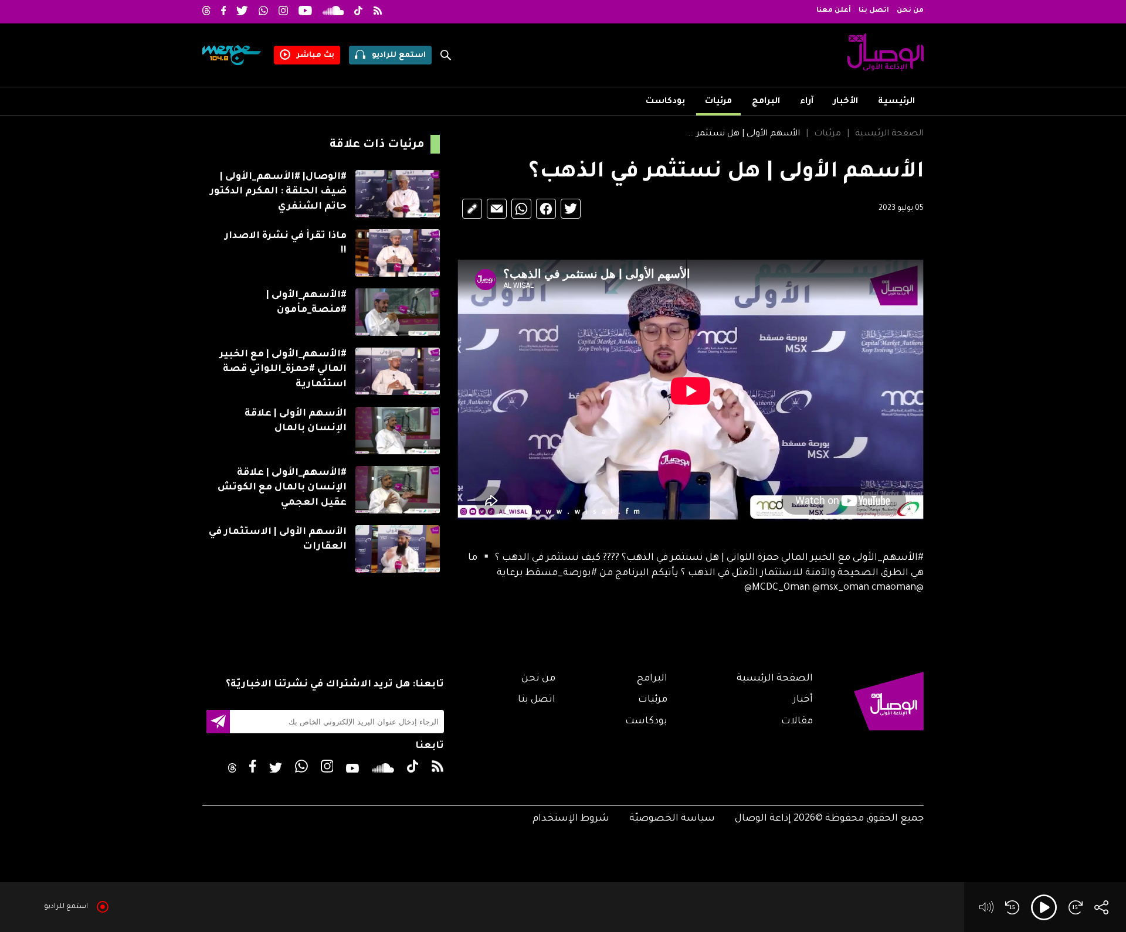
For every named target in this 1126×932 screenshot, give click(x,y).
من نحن (910, 11)
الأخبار (845, 102)
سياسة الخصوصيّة (672, 819)
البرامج (766, 102)
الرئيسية (896, 102)
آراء (806, 102)
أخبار (803, 700)
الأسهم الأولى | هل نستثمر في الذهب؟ (741, 134)
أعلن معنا (833, 11)
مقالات (797, 721)
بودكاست (665, 102)
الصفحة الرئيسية (889, 134)
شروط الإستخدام (571, 819)
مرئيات (718, 102)
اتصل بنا (874, 11)
